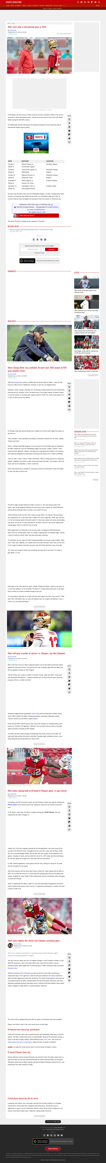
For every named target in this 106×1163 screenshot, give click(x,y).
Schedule (35, 5)
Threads (41, 239)
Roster (42, 5)
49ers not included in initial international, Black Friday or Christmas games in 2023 (31, 229)
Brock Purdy (35, 713)
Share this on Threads (69, 126)
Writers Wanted (53, 1148)
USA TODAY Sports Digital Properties (55, 1129)
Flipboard (92, 2)
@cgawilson (17, 947)
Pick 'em (55, 5)
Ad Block (26, 134)
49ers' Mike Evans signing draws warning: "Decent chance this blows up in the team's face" (85, 436)
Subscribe (51, 249)
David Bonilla (12, 30)
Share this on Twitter (69, 119)
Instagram (45, 239)
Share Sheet (69, 142)
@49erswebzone (13, 34)
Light (55, 1121)
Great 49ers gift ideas (27, 215)
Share (98, 5)
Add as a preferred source (65, 33)
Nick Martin (52, 976)
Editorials (18, 5)
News (12, 5)
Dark (58, 1121)
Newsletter (48, 5)
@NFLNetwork (53, 207)
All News (95, 479)
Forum (29, 5)
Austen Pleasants (24, 973)
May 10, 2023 (41, 212)
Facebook (37, 239)
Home (8, 5)
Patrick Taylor (12, 805)
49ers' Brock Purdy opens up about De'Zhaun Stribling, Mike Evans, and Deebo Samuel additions (86, 451)
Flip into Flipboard (69, 134)
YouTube (61, 1135)
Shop (60, 5)
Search (99, 2)
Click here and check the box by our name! (48, 260)
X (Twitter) (44, 1135)
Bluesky (58, 1135)
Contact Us (47, 1160)
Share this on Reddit (69, 138)
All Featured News (93, 375)
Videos (24, 5)
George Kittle (18, 382)
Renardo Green (12, 968)
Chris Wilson (10, 945)
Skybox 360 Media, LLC (59, 1127)
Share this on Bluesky (69, 130)
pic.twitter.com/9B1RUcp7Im (36, 209)
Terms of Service (61, 1160)
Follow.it (42, 253)
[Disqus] (39, 295)
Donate (42, 1160)
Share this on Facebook (69, 123)
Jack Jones (47, 1039)
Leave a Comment (39, 606)
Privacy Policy (54, 1160)
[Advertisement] (86, 47)
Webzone (13, 2)
